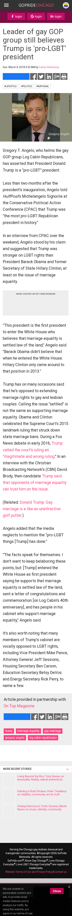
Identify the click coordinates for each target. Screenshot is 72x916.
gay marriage (52, 731)
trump (9, 731)
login (18, 16)
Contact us (60, 871)
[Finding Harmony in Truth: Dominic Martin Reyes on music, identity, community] (9, 811)
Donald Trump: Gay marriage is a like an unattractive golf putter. (32, 509)
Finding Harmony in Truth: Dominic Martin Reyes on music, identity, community (42, 807)
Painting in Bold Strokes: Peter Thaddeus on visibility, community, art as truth (41, 793)
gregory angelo (15, 737)
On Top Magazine (19, 706)
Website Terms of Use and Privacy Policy (28, 871)
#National (42, 86)
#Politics (26, 86)
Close (57, 891)
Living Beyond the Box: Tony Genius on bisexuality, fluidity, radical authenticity (40, 778)
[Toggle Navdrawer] (6, 5)
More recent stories (18, 768)
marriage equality (28, 731)
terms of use (25, 913)
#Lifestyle (10, 86)
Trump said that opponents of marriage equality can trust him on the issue (34, 482)
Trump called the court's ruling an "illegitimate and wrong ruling (33, 450)
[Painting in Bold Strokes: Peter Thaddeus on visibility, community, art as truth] (9, 796)
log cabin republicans (43, 737)
